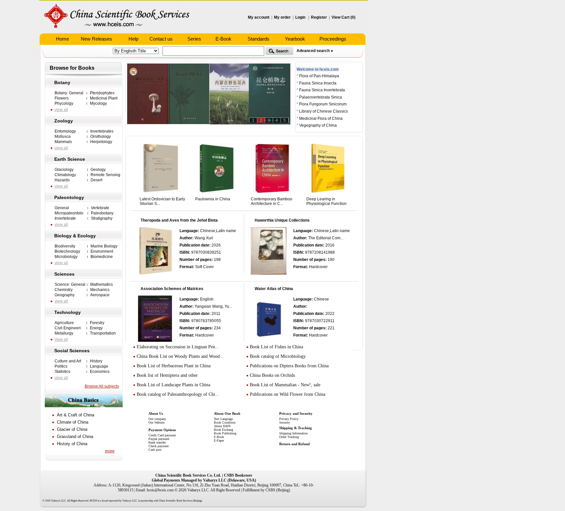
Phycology (64, 103)
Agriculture (64, 322)
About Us (155, 413)
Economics (100, 371)
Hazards (62, 180)
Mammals (63, 141)
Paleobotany (102, 213)
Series (194, 39)
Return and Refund (294, 444)
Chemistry (64, 289)
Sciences (64, 274)
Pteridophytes (102, 93)
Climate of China (72, 422)
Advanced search (313, 50)
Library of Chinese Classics (323, 111)
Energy (96, 328)
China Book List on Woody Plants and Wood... (180, 356)
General (62, 208)
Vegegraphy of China (318, 125)
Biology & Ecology (75, 235)
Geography (65, 295)
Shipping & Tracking (295, 428)
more (109, 450)
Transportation (103, 333)
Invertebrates (101, 131)
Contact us (161, 39)
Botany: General (69, 93)
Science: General (70, 284)
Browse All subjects (102, 386)
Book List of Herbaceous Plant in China (174, 365)
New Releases (96, 39)
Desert (96, 180)
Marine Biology (104, 246)
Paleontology (69, 197)
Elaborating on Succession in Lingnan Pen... (178, 346)
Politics (61, 366)
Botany (62, 82)
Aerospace (100, 295)
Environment (102, 251)
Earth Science (69, 159)
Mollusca (63, 136)
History (96, 361)
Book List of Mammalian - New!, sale (285, 384)
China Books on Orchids (272, 375)
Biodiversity (65, 246)
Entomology (65, 131)
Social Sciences (72, 350)
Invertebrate (65, 218)
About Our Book (227, 413)
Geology (98, 169)
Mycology (98, 103)
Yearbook (295, 39)
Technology (67, 312)
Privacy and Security (296, 413)
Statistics (62, 371)
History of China (72, 443)
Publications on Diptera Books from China (289, 365)
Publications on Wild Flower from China (287, 394)
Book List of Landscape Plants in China (173, 384)
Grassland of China (75, 436)
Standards (258, 39)
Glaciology (64, 169)
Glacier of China (72, 429)
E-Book (223, 39)
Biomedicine (102, 256)
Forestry (97, 322)
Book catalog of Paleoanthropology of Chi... (178, 394)
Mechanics (100, 289)
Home (62, 39)
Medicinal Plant (103, 98)
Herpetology (101, 141)
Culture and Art (68, 361)
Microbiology (66, 256)
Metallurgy (64, 333)
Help (133, 39)
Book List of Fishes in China (276, 346)
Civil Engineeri (68, 328)
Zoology (63, 120)
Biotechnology (67, 251)
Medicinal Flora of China (321, 118)
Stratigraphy (101, 218)
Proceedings (332, 39)
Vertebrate (100, 208)
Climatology (65, 175)
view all (61, 109)
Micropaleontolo (69, 213)
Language (99, 366)
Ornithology (100, 136)
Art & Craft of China (75, 414)
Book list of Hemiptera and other (167, 375)
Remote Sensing (105, 175)
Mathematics (101, 284)
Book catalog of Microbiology (278, 356)
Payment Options (162, 430)
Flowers (62, 98)
